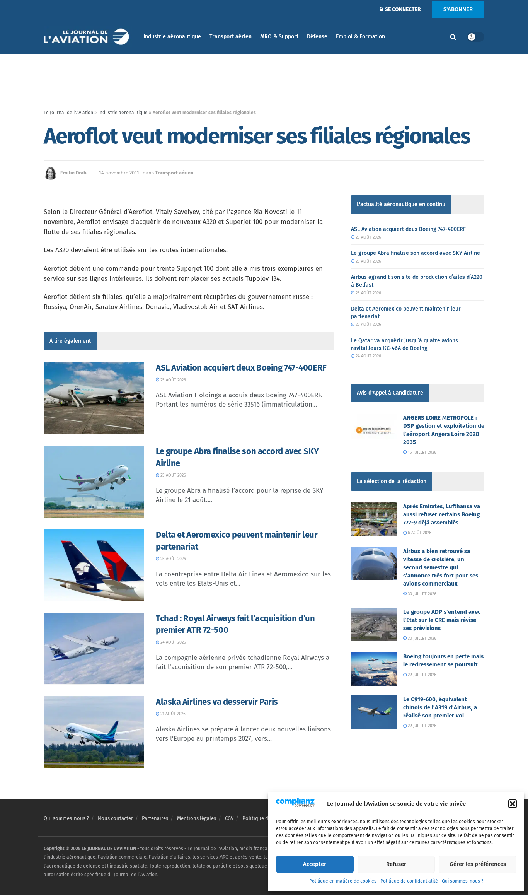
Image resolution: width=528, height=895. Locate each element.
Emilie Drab (73, 173)
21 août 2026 (172, 713)
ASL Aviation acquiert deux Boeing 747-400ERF (241, 367)
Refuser (396, 864)
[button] (512, 804)
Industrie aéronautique (172, 36)
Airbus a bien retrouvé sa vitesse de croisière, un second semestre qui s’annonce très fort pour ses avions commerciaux (440, 567)
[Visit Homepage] (88, 37)
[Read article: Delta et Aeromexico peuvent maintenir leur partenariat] (94, 565)
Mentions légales (196, 818)
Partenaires (155, 818)
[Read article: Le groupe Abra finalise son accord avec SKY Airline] (94, 482)
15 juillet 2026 (421, 452)
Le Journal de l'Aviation (68, 112)
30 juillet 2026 (421, 593)
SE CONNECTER (402, 9)
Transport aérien (230, 36)
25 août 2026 (172, 380)
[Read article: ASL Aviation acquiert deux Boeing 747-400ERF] (94, 398)
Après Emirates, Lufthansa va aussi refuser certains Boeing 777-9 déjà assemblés (441, 514)
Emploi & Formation (360, 36)
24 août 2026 (172, 642)
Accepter (314, 864)
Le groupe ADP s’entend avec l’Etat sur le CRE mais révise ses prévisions (441, 620)
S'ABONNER (458, 9)
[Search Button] (453, 37)
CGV (229, 818)
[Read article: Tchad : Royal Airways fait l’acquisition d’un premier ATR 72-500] (94, 649)
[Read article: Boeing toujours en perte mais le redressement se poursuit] (374, 669)
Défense (317, 36)
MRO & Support (279, 36)
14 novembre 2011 (119, 173)
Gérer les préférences (478, 864)
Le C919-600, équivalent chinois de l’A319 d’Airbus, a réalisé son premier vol (440, 707)
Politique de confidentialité (409, 881)
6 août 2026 (419, 532)
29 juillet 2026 (421, 674)
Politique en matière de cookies (342, 881)
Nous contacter (115, 818)
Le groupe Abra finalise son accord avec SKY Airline (415, 253)
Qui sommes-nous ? (463, 881)
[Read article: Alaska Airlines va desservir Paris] (94, 732)
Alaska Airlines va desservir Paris (217, 702)
